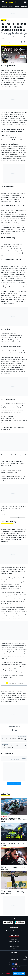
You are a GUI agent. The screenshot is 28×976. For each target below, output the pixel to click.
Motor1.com (14, 939)
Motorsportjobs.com (14, 941)
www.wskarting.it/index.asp (9, 416)
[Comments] (25, 42)
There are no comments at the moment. (14, 758)
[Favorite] (21, 42)
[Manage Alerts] (15, 730)
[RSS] (21, 930)
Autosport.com (14, 943)
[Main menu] (2, 2)
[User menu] (25, 2)
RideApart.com (14, 948)
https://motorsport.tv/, (7, 418)
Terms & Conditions (6, 971)
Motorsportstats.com (14, 946)
